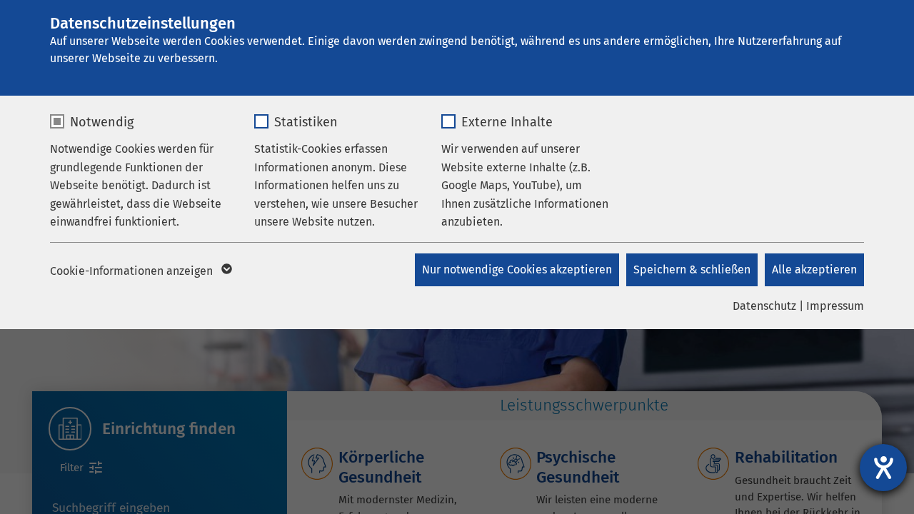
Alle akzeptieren (814, 269)
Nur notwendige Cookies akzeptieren (517, 269)
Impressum (835, 306)
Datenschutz (764, 306)
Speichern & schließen (691, 269)
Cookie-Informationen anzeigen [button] (133, 271)
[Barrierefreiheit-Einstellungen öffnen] (883, 467)
